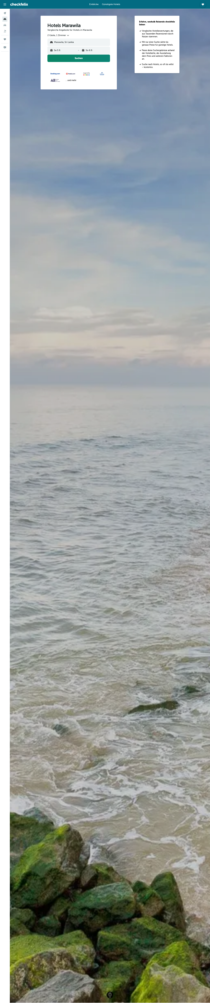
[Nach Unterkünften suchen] (5, 19)
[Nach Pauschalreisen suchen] (5, 31)
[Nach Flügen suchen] (5, 13)
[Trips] (5, 39)
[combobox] (58, 35)
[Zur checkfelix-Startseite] (19, 4)
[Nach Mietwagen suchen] (5, 25)
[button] (5, 4)
